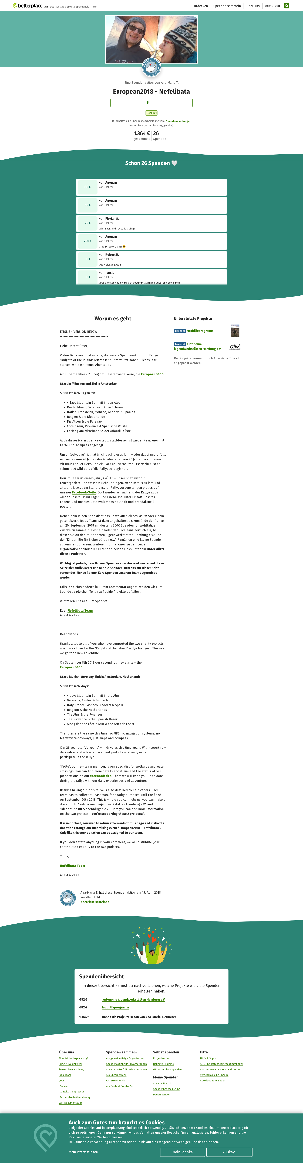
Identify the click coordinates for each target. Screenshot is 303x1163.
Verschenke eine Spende (214, 1075)
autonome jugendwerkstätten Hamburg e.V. (133, 999)
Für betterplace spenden (167, 1069)
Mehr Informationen (83, 1152)
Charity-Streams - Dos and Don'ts (220, 1069)
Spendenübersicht (163, 1083)
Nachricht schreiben (94, 902)
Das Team (65, 1075)
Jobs (62, 1080)
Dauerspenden (161, 1094)
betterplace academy (71, 1069)
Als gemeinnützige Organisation (125, 1058)
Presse (63, 1086)
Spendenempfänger (178, 121)
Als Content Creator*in (119, 1086)
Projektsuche (161, 1058)
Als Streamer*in (115, 1080)
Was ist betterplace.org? (73, 1058)
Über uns (253, 6)
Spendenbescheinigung (166, 1089)
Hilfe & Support (209, 1058)
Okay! (231, 1152)
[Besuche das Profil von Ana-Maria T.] (151, 67)
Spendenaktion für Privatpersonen (126, 1063)
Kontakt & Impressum (72, 1091)
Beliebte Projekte (163, 1063)
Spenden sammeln (227, 6)
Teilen (151, 102)
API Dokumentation (70, 1102)
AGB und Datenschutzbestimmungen (221, 1063)
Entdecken (200, 6)
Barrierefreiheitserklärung (74, 1097)
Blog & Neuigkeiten (70, 1063)
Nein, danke (183, 1152)
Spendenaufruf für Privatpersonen (126, 1069)
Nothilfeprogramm (200, 331)
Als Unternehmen (116, 1075)
